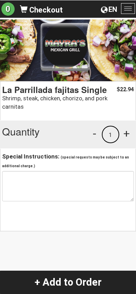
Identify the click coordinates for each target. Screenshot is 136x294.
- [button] (94, 133)
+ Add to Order (68, 282)
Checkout (45, 10)
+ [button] (126, 133)
